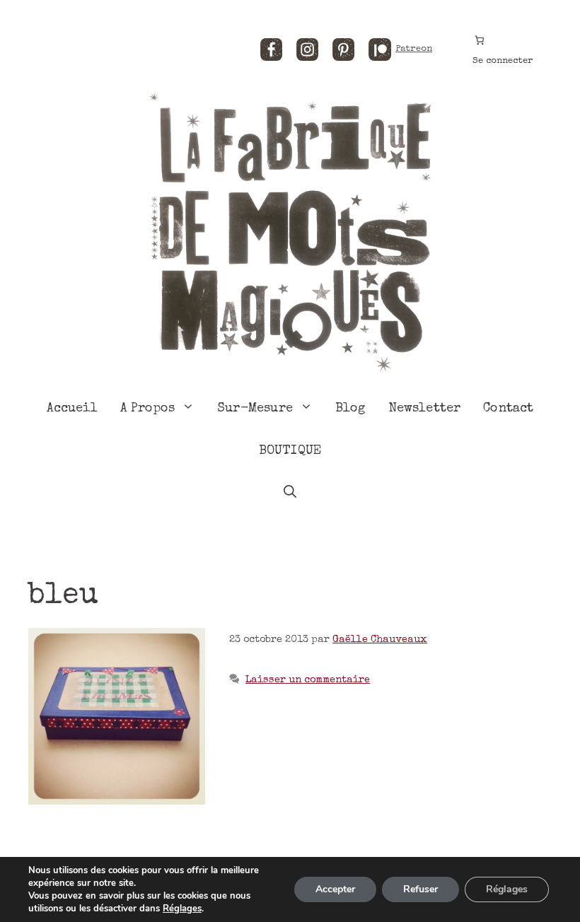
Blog (350, 408)
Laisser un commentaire (307, 680)
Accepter (335, 889)
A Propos (147, 408)
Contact (508, 408)
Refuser (420, 889)
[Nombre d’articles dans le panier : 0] (479, 40)
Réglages (182, 908)
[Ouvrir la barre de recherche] (290, 493)
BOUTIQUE (290, 451)
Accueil (72, 408)
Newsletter (424, 408)
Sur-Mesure (255, 408)
